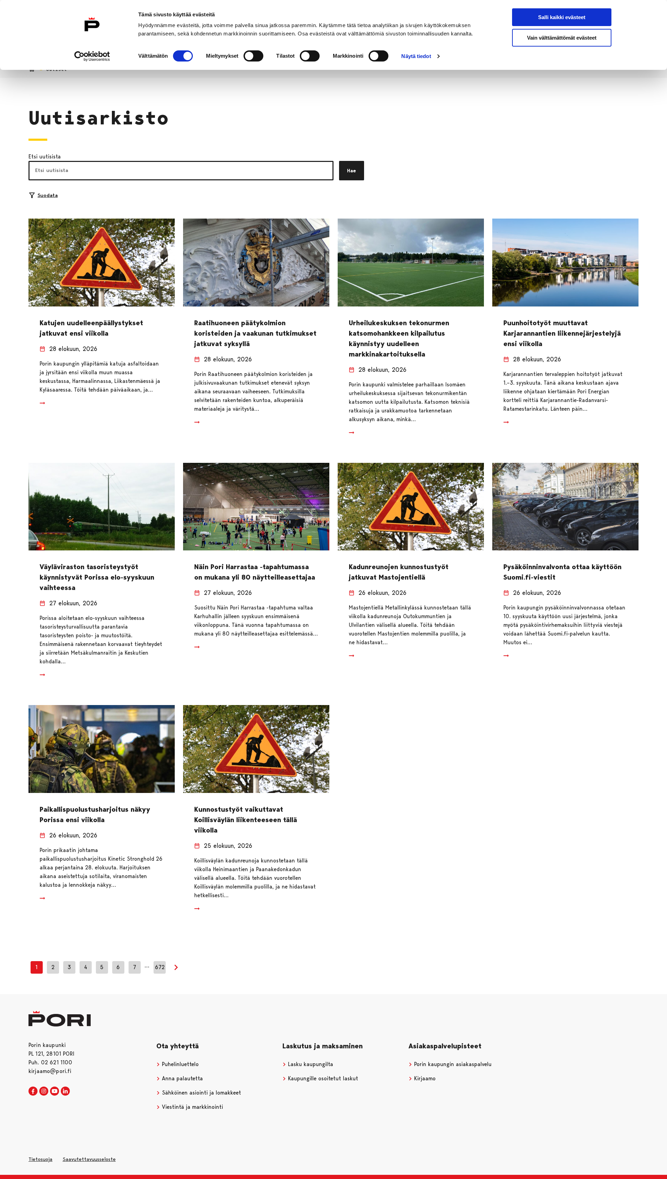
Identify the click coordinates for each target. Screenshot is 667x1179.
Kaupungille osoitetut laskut (322, 1078)
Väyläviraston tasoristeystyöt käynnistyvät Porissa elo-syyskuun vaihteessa (97, 577)
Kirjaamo (424, 1078)
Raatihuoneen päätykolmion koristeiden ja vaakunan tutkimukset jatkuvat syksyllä (255, 333)
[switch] (253, 56)
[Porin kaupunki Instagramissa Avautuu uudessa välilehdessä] (43, 1091)
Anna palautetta (181, 1078)
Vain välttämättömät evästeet (561, 38)
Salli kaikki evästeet (561, 17)
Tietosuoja (40, 1159)
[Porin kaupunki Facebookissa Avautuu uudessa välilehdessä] (33, 1091)
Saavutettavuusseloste (89, 1159)
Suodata (48, 195)
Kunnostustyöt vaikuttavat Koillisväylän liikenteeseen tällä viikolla (245, 819)
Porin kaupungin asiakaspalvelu (452, 1064)
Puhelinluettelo (179, 1064)
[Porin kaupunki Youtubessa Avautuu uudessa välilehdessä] (54, 1091)
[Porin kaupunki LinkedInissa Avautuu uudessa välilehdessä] (65, 1091)
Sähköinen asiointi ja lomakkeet (200, 1092)
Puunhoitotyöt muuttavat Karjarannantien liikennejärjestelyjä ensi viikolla (562, 333)
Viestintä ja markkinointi (191, 1107)
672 (160, 967)
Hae (351, 170)
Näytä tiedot (416, 56)
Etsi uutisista (44, 156)
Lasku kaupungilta (309, 1064)
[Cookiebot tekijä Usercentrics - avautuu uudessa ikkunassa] (92, 56)
